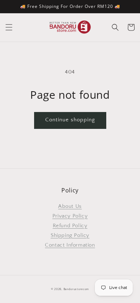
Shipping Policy (70, 235)
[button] (9, 27)
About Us (70, 206)
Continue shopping (70, 120)
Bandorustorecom (76, 289)
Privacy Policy (70, 216)
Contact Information (70, 245)
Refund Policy (70, 226)
